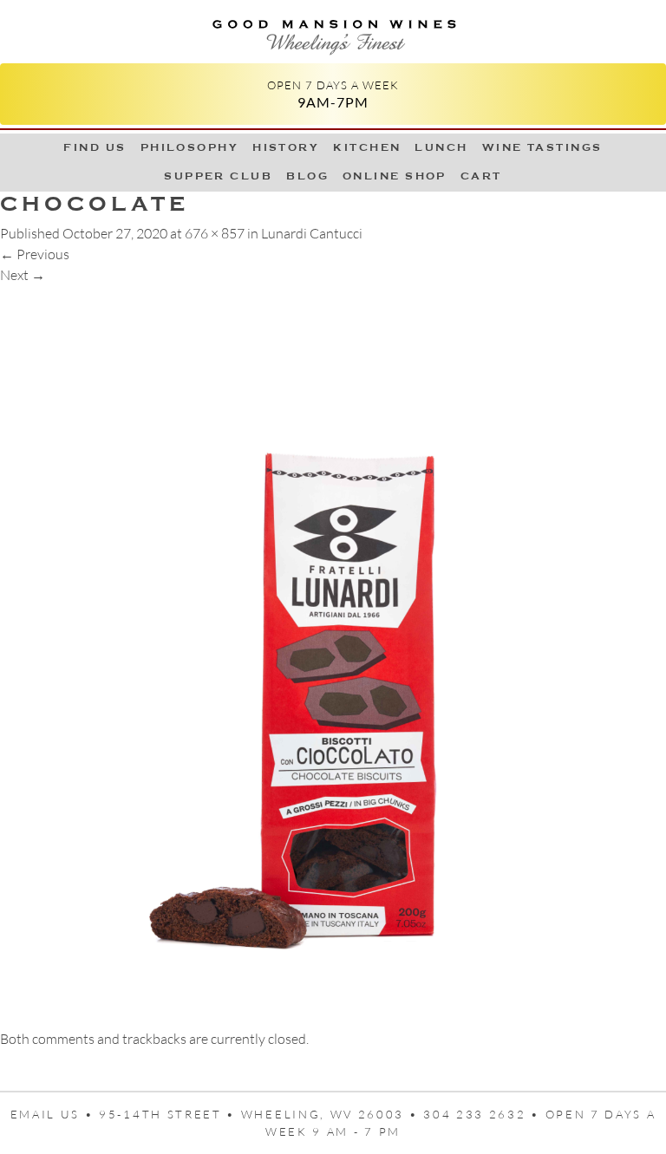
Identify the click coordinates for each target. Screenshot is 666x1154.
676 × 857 (215, 233)
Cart (481, 176)
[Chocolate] (293, 655)
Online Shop (395, 176)
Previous (34, 254)
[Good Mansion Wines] (333, 33)
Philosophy (189, 147)
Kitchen (367, 147)
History (285, 147)
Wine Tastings (542, 147)
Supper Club (218, 176)
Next (22, 275)
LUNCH (441, 147)
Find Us (94, 147)
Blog (307, 176)
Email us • (55, 1114)
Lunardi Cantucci (311, 233)
